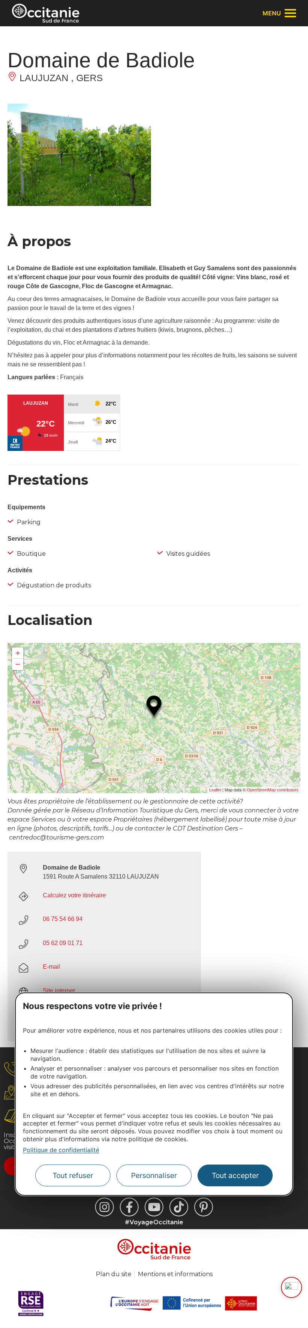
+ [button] (17, 653)
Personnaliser (154, 1175)
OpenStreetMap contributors (273, 790)
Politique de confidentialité (61, 1150)
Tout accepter (235, 1175)
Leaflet (215, 790)
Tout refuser (73, 1175)
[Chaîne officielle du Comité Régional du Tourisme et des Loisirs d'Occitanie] (154, 1207)
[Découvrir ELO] (291, 1287)
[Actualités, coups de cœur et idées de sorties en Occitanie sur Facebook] (129, 1207)
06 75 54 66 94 (63, 919)
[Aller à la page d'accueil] (45, 13)
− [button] (17, 664)
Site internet (59, 991)
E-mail (51, 966)
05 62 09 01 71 (63, 943)
